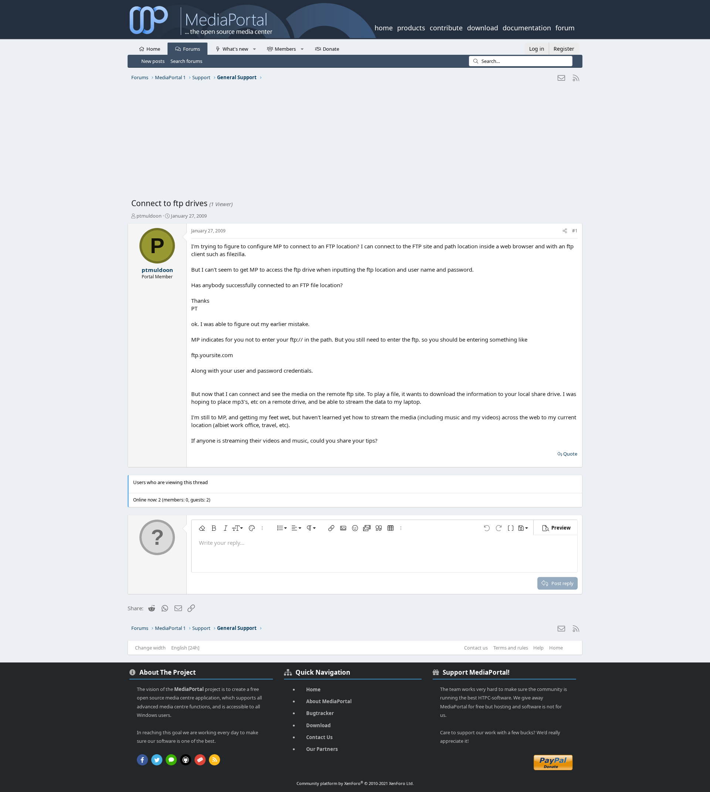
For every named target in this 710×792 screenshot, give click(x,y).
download (482, 27)
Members (285, 49)
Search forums (186, 61)
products (411, 27)
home (384, 27)
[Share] (564, 231)
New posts (153, 61)
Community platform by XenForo (355, 783)
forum (565, 27)
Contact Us (319, 737)
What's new (235, 49)
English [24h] (185, 647)
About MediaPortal (329, 701)
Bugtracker (320, 713)
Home (153, 49)
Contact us (476, 647)
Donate (331, 49)
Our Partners (322, 749)
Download (318, 725)
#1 (575, 231)
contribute (446, 27)
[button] (254, 48)
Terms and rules (510, 647)
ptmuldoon (149, 215)
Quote (570, 453)
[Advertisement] (353, 142)
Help (538, 647)
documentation (527, 27)
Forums (191, 49)
